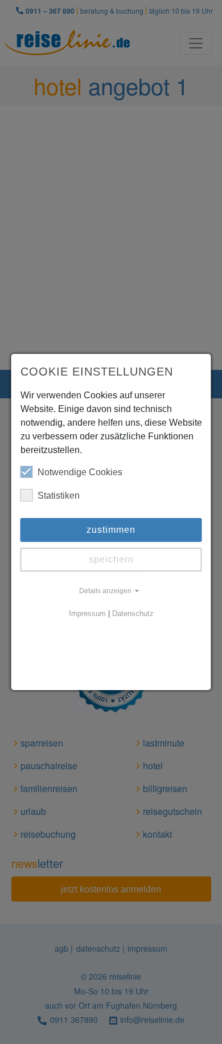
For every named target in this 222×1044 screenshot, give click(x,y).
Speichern (111, 559)
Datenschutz (133, 613)
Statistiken (59, 495)
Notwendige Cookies (80, 472)
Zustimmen (111, 530)
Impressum (87, 613)
